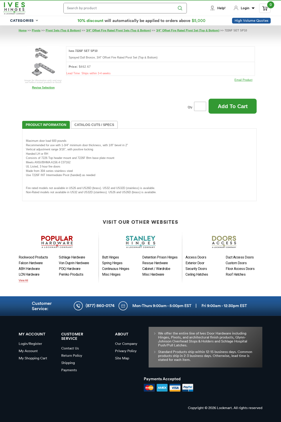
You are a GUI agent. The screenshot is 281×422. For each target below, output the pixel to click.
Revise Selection (43, 87)
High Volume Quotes (251, 20)
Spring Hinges (112, 263)
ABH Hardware (29, 269)
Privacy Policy (126, 351)
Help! (221, 8)
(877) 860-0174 (100, 305)
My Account (28, 351)
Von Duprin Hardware (74, 263)
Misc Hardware (153, 274)
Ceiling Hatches (197, 274)
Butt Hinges (110, 257)
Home (23, 30)
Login (245, 8)
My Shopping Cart (33, 358)
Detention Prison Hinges (160, 257)
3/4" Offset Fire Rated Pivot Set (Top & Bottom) (187, 30)
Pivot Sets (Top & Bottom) (63, 30)
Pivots (36, 30)
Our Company (126, 343)
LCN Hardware (29, 274)
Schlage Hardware (72, 257)
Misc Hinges (111, 274)
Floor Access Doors (240, 269)
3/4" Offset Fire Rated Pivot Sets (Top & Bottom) (118, 30)
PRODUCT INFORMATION (46, 125)
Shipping (68, 362)
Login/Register (30, 343)
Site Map (122, 358)
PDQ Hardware (69, 269)
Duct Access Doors (240, 257)
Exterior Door (195, 263)
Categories (22, 20)
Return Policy (71, 355)
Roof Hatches (235, 274)
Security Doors (196, 269)
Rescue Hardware (155, 263)
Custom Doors (236, 263)
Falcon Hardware (31, 263)
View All (23, 280)
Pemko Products (71, 274)
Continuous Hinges (115, 269)
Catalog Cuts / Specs (94, 125)
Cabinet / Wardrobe (156, 269)
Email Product (243, 80)
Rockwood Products (33, 257)
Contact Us (70, 348)
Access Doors (196, 257)
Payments (69, 370)
